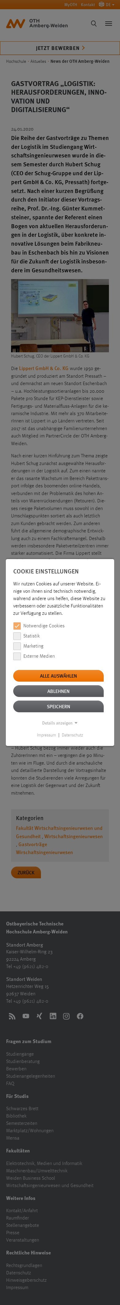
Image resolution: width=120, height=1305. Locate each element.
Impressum (46, 735)
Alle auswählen (58, 675)
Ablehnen (58, 690)
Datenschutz (72, 735)
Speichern (58, 706)
